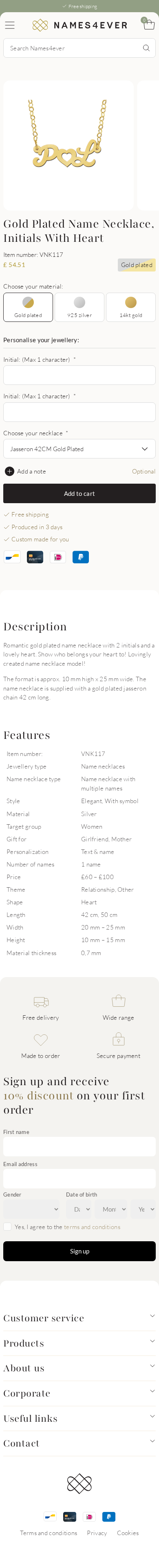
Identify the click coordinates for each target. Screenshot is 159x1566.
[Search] (146, 48)
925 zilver (79, 315)
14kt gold (130, 315)
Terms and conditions (48, 1532)
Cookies (128, 1532)
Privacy (97, 1532)
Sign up (79, 1251)
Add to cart (79, 493)
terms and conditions (92, 1226)
